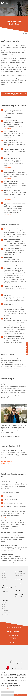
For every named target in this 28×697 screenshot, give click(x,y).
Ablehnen (7, 694)
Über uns (4, 602)
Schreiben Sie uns (14, 635)
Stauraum (4, 577)
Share (25, 33)
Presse (3, 608)
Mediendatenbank (19, 575)
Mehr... (7, 691)
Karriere (3, 604)
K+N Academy (5, 591)
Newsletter (18, 590)
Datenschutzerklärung (6, 688)
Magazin (17, 586)
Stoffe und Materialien (20, 573)
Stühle (3, 575)
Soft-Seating (4, 579)
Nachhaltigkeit (5, 610)
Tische (3, 573)
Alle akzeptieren (20, 694)
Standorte (4, 606)
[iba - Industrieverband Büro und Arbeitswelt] (14, 668)
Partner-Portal (18, 579)
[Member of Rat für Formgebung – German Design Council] (14, 662)
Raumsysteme (5, 581)
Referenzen (18, 583)
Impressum (14, 688)
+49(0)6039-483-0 (14, 634)
